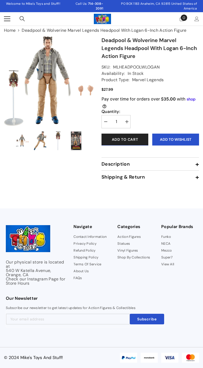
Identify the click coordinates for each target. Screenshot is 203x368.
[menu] (7, 19)
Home (10, 30)
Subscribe (146, 319)
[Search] (22, 19)
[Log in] (197, 19)
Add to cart (125, 139)
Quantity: (111, 111)
